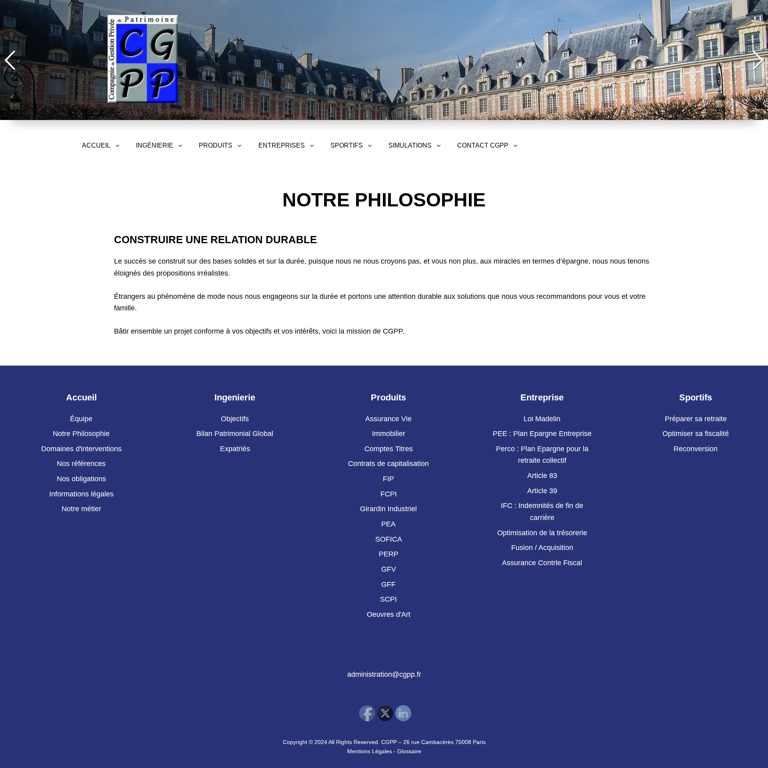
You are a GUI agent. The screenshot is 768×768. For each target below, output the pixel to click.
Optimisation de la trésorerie (542, 533)
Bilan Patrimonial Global (234, 434)
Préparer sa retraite (696, 419)
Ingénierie (154, 145)
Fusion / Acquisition (542, 548)
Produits (215, 145)
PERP (388, 554)
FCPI (388, 494)
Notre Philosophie (81, 434)
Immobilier (388, 434)
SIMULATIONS (410, 145)
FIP (388, 479)
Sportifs (346, 145)
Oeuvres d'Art (388, 614)
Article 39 (542, 491)
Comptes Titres (388, 449)
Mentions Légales (369, 751)
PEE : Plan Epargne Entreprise (542, 434)
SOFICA (388, 539)
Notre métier (81, 509)
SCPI (388, 599)
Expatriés (235, 449)
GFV (388, 569)
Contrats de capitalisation (388, 464)
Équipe (81, 419)
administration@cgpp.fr (384, 674)
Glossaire (409, 751)
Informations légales (81, 494)
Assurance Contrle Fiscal (542, 563)
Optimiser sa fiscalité (695, 434)
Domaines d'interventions (81, 449)
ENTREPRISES (281, 145)
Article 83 (542, 476)
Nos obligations (81, 479)
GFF (388, 584)
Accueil (96, 145)
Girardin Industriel (388, 509)
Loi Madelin (542, 419)
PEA (388, 524)
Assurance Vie (388, 419)
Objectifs (235, 419)
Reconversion (696, 449)
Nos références (81, 464)
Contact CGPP (482, 145)
